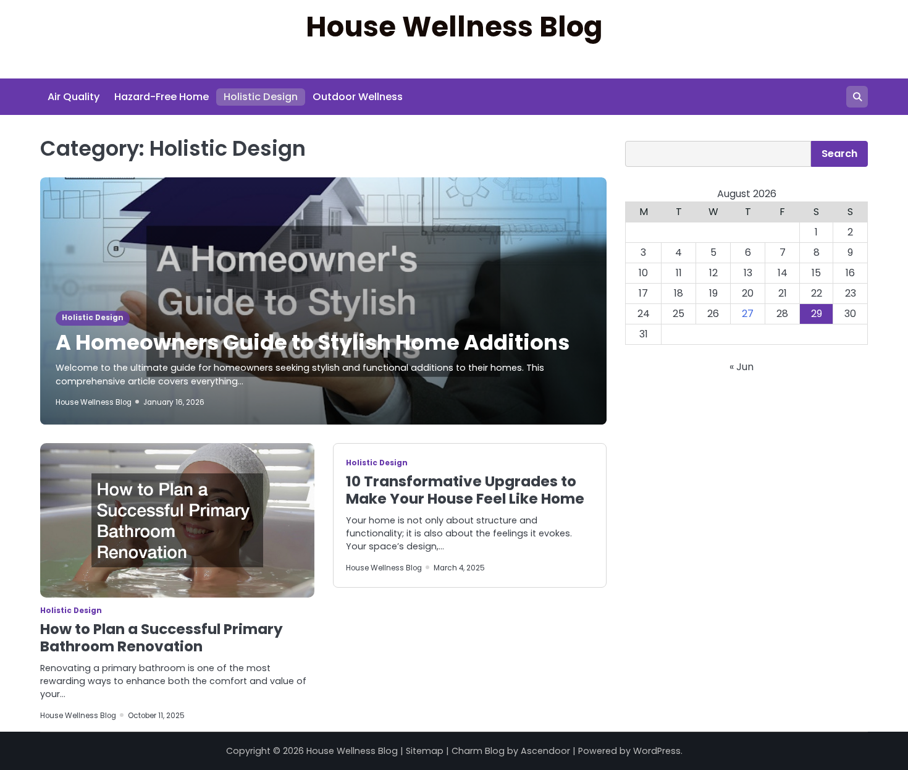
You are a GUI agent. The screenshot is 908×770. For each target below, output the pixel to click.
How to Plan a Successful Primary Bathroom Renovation (161, 637)
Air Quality (73, 97)
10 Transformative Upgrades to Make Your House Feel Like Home (465, 490)
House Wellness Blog (454, 26)
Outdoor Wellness (358, 97)
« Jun (741, 367)
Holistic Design (261, 97)
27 (748, 314)
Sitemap (424, 751)
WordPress (657, 751)
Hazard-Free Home (161, 97)
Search (839, 153)
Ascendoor (545, 751)
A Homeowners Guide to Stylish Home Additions (313, 342)
